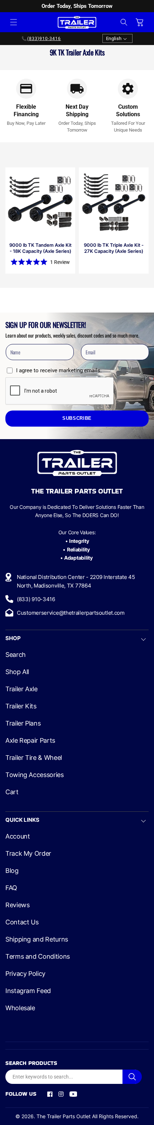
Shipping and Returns (36, 939)
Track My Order (28, 853)
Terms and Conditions (37, 956)
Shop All (17, 672)
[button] (13, 22)
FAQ (11, 888)
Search (15, 655)
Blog (12, 871)
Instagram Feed (28, 991)
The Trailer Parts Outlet (64, 1116)
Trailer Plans (22, 723)
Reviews (17, 905)
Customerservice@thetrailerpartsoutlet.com (71, 612)
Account (17, 836)
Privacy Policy (25, 974)
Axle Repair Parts (30, 740)
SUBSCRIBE (77, 418)
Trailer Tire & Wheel (33, 758)
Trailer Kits (21, 706)
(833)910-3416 (44, 38)
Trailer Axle (21, 689)
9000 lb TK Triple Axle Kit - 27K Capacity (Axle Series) (114, 248)
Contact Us (21, 922)
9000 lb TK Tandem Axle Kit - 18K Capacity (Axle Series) (40, 248)
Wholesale (20, 1008)
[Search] (132, 1077)
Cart (12, 792)
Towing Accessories (34, 775)
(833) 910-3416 (36, 599)
